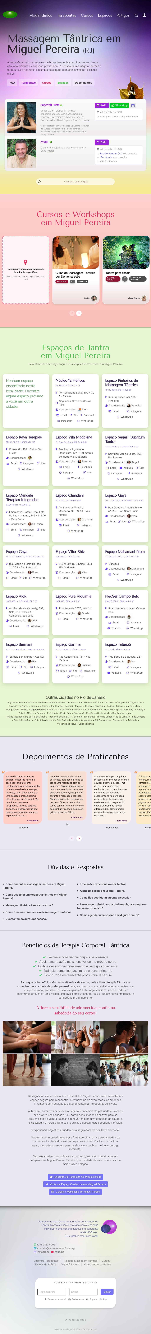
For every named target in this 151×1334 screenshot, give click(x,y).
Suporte (93, 1299)
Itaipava (88, 706)
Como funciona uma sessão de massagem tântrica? (38, 912)
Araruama (31, 702)
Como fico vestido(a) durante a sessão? (105, 897)
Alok (34, 620)
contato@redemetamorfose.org (56, 1248)
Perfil (103, 105)
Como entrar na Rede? (97, 1264)
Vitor (84, 572)
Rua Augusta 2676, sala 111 (75, 608)
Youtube (128, 467)
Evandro (87, 461)
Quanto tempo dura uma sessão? (26, 918)
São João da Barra (23, 720)
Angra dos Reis (15, 702)
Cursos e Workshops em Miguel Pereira (77, 1191)
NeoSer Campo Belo (122, 596)
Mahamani (137, 568)
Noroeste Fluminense (69, 709)
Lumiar (119, 706)
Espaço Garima (68, 644)
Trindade (132, 720)
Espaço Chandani (70, 495)
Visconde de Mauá (66, 723)
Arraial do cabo (46, 702)
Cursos (87, 15)
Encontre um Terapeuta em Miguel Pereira (77, 1177)
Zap (105, 1299)
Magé (138, 706)
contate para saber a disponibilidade (117, 116)
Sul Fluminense (103, 720)
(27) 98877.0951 (46, 1244)
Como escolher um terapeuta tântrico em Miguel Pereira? (35, 896)
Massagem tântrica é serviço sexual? (29, 905)
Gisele (85, 613)
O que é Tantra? (70, 1264)
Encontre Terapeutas (46, 1260)
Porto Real (65, 713)
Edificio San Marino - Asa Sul (27, 656)
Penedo (41, 713)
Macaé (129, 706)
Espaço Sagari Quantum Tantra (125, 439)
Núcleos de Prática (45, 1264)
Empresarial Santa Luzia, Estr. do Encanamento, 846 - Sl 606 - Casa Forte (27, 515)
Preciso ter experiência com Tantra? (103, 884)
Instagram (66, 420)
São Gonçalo (138, 716)
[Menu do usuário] (144, 18)
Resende (77, 716)
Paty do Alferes (26, 713)
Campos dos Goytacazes (129, 702)
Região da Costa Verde (98, 713)
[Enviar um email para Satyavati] (133, 105)
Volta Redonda (86, 723)
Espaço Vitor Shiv (70, 551)
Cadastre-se (78, 1299)
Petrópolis (106, 157)
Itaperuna (100, 706)
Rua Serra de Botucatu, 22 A (125, 656)
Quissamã (79, 713)
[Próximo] (79, 313)
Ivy (133, 661)
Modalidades (40, 15)
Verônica (136, 405)
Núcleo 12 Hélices (70, 380)
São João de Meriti (45, 720)
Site (76, 415)
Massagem (37, 1122)
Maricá (24, 709)
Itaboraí (69, 706)
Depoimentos (83, 82)
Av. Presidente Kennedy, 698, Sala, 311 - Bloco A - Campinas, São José (26, 612)
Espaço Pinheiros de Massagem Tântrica (121, 382)
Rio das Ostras (104, 716)
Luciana (86, 665)
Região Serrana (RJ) (111, 153)
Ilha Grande (57, 706)
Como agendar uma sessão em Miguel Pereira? (109, 915)
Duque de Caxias (39, 706)
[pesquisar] (136, 18)
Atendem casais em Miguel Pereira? (102, 890)
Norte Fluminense (92, 709)
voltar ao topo (77, 1319)
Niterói (52, 709)
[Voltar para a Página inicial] (10, 14)
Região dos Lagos (121, 713)
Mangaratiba (12, 709)
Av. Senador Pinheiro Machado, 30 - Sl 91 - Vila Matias (74, 511)
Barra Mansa (85, 702)
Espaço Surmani (19, 644)
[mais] (86, 120)
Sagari (135, 462)
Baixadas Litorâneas (66, 702)
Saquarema (86, 720)
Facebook (89, 415)
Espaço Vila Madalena (74, 437)
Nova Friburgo (111, 709)
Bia (34, 661)
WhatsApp (87, 420)
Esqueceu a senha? (57, 1299)
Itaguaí (78, 706)
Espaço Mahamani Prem (125, 551)
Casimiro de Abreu (18, 706)
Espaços (105, 15)
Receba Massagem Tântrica (80, 1260)
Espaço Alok (16, 596)
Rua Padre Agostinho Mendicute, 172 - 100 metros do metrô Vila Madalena (76, 453)
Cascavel (114, 563)
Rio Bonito (89, 716)
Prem (85, 409)
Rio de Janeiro (122, 716)
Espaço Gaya (115, 495)
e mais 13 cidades (107, 161)
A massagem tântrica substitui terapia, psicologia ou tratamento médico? (112, 906)
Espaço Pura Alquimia (73, 596)
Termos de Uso (90, 1329)
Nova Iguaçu (127, 709)
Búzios (97, 702)
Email (63, 415)
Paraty (140, 709)
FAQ (12, 82)
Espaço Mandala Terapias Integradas (22, 497)
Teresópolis (119, 720)
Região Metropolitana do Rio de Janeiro (26, 716)
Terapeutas (66, 15)
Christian (37, 524)
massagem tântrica (87, 66)
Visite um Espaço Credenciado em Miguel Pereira (77, 1184)
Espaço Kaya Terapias (24, 437)
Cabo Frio (109, 702)
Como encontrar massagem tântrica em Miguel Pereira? (34, 886)
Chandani (87, 519)
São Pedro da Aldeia (67, 720)
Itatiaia (110, 706)
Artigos (123, 15)
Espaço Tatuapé (118, 644)
